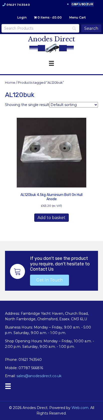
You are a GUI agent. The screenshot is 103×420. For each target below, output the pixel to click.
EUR (89, 4)
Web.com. (80, 407)
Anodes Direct (51, 39)
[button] (49, 280)
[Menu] (8, 386)
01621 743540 (18, 5)
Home (10, 82)
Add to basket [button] (52, 217)
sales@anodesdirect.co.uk (39, 376)
